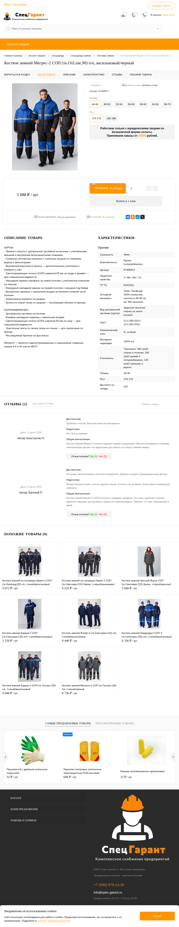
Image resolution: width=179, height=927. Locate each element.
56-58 (131, 104)
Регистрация (20, 4)
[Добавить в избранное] (81, 86)
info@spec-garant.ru (108, 892)
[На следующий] (172, 757)
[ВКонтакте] (128, 217)
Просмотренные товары (115, 723)
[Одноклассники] (133, 217)
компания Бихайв (132, 875)
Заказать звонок (161, 5)
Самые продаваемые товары (68, 723)
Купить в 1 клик (126, 201)
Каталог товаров (17, 44)
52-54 (119, 104)
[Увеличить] (44, 126)
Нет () (103, 456)
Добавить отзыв (43, 404)
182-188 (111, 118)
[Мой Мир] (137, 217)
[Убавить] (149, 188)
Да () (94, 456)
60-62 (143, 104)
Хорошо (157, 916)
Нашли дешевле (66, 217)
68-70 (167, 104)
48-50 (107, 104)
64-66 (155, 104)
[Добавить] (155, 188)
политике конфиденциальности (53, 921)
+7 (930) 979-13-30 (109, 885)
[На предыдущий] (7, 757)
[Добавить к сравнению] (81, 94)
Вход (7, 4)
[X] (142, 217)
